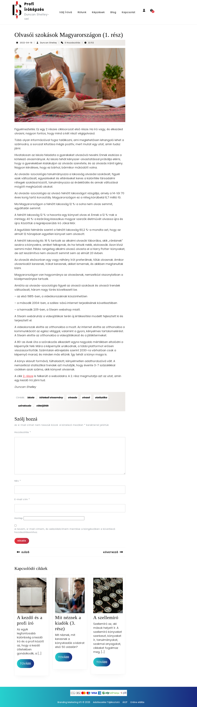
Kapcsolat (128, 12)
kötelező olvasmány (51, 397)
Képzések (98, 12)
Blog (113, 12)
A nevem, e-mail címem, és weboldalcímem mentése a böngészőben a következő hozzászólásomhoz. (64, 530)
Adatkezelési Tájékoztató (106, 702)
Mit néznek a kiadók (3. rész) (68, 623)
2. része (28, 376)
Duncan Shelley (48, 42)
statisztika (101, 397)
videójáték (42, 405)
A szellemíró (105, 617)
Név (17, 480)
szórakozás (24, 405)
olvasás (72, 397)
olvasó (86, 397)
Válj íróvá (65, 12)
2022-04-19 (26, 42)
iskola (30, 397)
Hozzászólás (22, 432)
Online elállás (137, 702)
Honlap (18, 518)
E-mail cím (22, 499)
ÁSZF (125, 702)
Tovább (27, 663)
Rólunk (82, 12)
